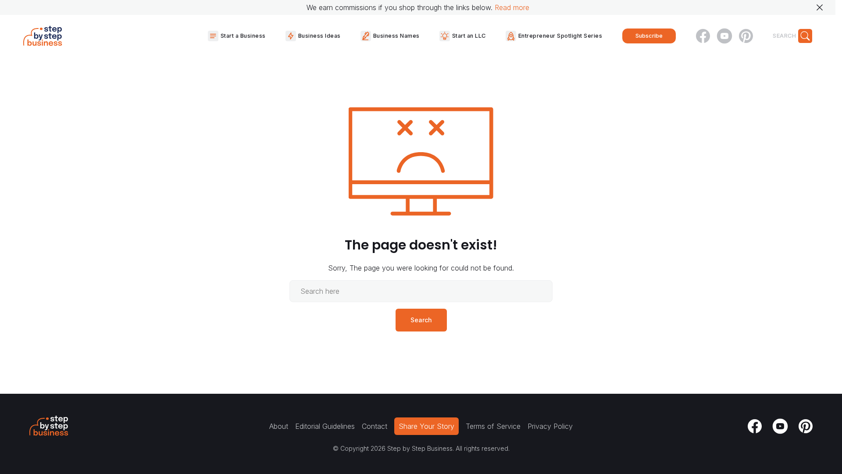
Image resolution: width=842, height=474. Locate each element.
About (278, 426)
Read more (512, 7)
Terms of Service (493, 426)
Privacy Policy (550, 426)
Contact (374, 426)
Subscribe (649, 35)
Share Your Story (426, 426)
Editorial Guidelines (325, 426)
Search (421, 320)
